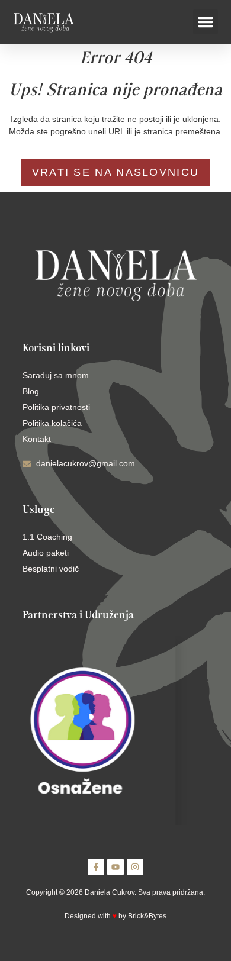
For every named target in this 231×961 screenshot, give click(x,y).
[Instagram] (135, 867)
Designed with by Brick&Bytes (115, 916)
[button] (205, 21)
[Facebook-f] (96, 867)
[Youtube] (115, 867)
